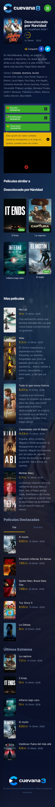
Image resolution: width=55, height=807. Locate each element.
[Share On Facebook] (41, 49)
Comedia (16, 73)
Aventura (26, 73)
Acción (35, 73)
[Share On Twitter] (48, 49)
